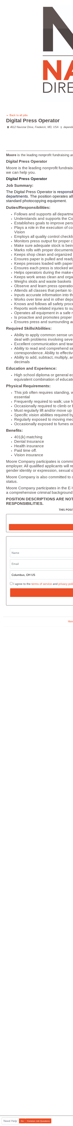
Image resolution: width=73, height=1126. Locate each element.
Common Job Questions (38, 1121)
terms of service (41, 583)
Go (22, 1121)
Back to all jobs (18, 115)
